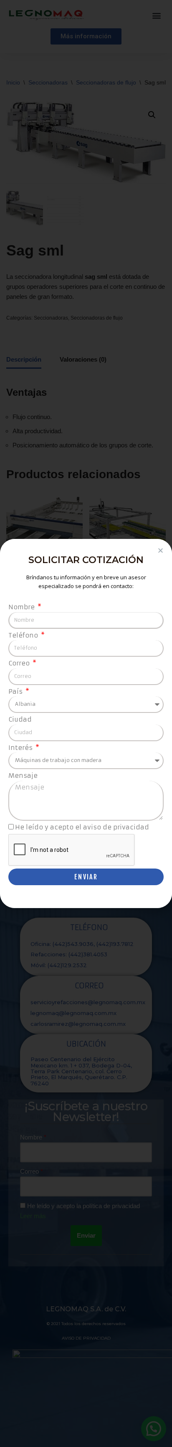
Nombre (22, 607)
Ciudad (20, 719)
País (16, 691)
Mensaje (23, 775)
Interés (21, 748)
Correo (19, 663)
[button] (160, 550)
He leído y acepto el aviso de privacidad (82, 827)
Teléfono (24, 635)
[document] (86, 723)
